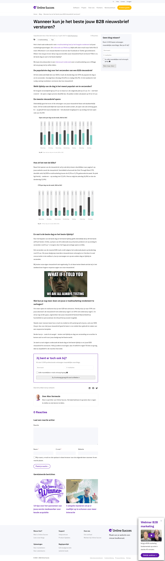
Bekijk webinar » (150, 555)
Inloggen (129, 1)
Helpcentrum (63, 535)
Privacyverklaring (119, 558)
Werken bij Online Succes (92, 538)
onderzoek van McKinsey (61, 48)
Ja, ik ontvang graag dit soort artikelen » (66, 377)
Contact (123, 1)
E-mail (58, 449)
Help (117, 1)
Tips (52, 40)
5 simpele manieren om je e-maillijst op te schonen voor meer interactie (81, 509)
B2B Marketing (72, 36)
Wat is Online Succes (41, 535)
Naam (36, 449)
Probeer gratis (124, 8)
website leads (63, 551)
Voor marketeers (39, 548)
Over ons (91, 8)
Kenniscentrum (110, 8)
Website (81, 449)
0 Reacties (94, 36)
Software (76, 8)
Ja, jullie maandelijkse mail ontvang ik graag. (116, 60)
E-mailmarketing (43, 40)
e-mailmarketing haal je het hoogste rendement (73, 44)
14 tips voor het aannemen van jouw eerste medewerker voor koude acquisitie (48, 509)
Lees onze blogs (39, 538)
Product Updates (64, 538)
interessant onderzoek (63, 62)
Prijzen (83, 8)
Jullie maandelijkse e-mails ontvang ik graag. (52, 372)
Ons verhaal (88, 535)
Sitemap (128, 558)
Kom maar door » (109, 66)
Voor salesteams (39, 551)
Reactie (36, 425)
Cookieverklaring (109, 558)
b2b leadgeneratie (65, 548)
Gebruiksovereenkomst (96, 558)
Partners (100, 8)
